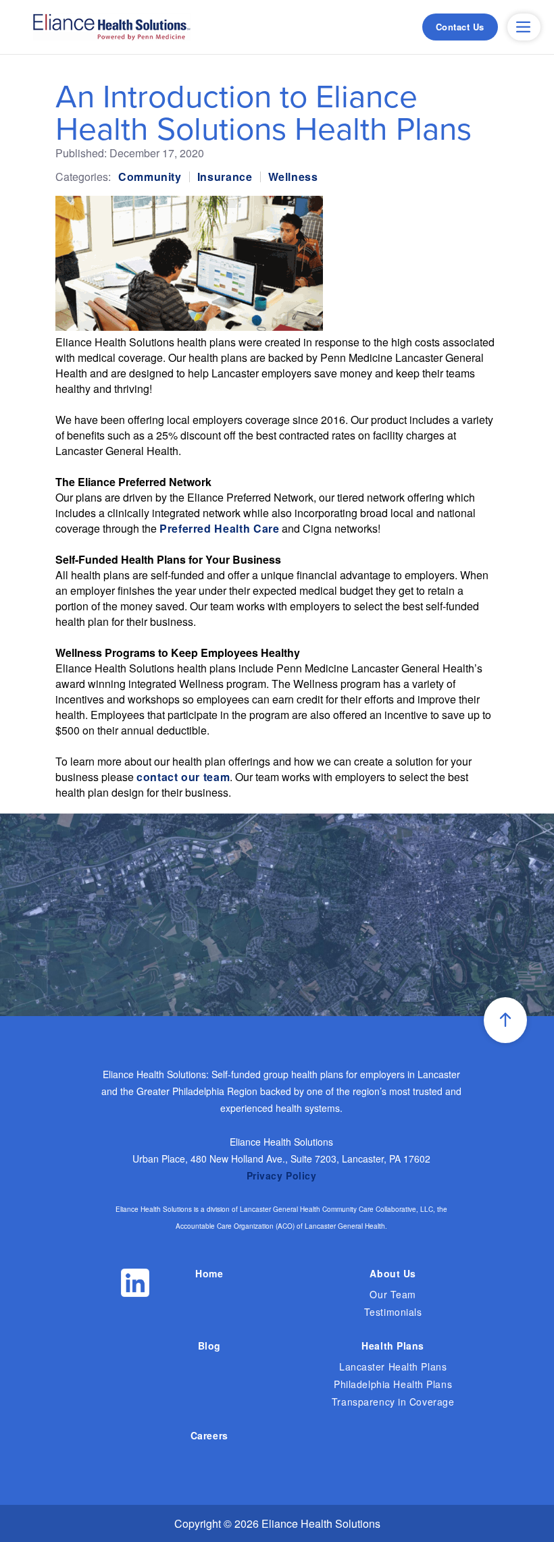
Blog (209, 1345)
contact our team (183, 777)
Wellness (293, 176)
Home (209, 1273)
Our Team (393, 1294)
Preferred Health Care (219, 528)
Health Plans (392, 1345)
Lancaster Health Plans (393, 1366)
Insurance (225, 176)
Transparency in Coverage (393, 1401)
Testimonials (393, 1311)
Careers (209, 1435)
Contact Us (460, 26)
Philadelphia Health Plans (393, 1384)
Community (150, 176)
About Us (393, 1273)
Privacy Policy (282, 1175)
